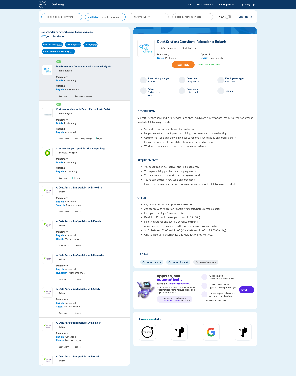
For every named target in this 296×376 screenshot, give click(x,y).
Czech (59, 306)
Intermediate (72, 89)
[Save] (168, 65)
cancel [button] (60, 44)
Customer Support (178, 262)
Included (152, 81)
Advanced (70, 132)
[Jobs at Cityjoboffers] (145, 48)
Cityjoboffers (189, 47)
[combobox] (62, 17)
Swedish (60, 205)
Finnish (60, 340)
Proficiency (70, 80)
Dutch (59, 80)
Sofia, (163, 47)
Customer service (151, 262)
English (60, 89)
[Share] (160, 64)
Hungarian (61, 272)
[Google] (147, 332)
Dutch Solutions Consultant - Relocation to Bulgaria (192, 41)
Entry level (192, 92)
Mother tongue (74, 205)
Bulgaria (171, 47)
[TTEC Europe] (243, 332)
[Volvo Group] (211, 332)
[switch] (228, 16)
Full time (230, 81)
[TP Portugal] (179, 332)
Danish (60, 238)
